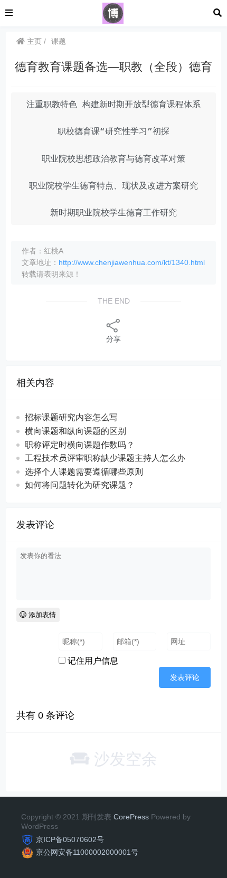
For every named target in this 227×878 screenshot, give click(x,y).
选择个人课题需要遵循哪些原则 (84, 471)
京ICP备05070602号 (70, 839)
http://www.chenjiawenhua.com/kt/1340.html (132, 262)
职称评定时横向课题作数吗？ (80, 444)
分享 (113, 339)
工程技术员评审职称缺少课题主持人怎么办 (105, 458)
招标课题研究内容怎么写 (71, 417)
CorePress (131, 817)
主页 (33, 41)
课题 (58, 41)
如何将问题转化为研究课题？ (80, 484)
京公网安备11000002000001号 (87, 852)
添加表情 (41, 615)
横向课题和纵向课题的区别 (75, 431)
